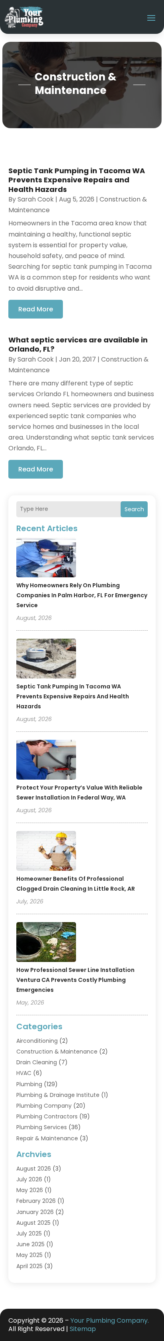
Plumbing (29, 1084)
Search (134, 509)
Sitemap (83, 1328)
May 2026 (29, 1190)
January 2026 (35, 1212)
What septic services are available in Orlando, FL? (78, 344)
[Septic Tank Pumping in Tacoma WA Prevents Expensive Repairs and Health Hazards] (46, 660)
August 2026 (33, 1169)
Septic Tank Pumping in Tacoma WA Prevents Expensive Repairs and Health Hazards (72, 696)
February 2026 (36, 1201)
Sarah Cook (36, 199)
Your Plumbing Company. (109, 1320)
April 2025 (29, 1266)
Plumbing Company (44, 1106)
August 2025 (33, 1223)
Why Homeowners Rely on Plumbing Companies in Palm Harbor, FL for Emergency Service (81, 595)
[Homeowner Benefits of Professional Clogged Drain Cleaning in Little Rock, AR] (46, 852)
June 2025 (30, 1244)
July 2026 (29, 1179)
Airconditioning (37, 1041)
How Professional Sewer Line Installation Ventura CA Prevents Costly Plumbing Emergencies (75, 980)
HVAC (23, 1073)
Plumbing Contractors (47, 1116)
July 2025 (29, 1233)
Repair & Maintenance (47, 1138)
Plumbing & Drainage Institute (58, 1095)
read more (35, 309)
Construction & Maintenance (57, 1052)
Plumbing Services (41, 1127)
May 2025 (29, 1255)
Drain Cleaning (36, 1062)
